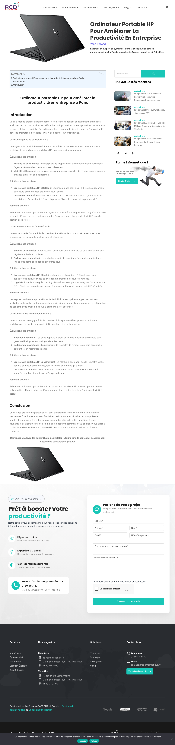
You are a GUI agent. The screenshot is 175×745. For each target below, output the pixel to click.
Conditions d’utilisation (40, 709)
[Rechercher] (153, 73)
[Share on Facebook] (118, 153)
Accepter (83, 741)
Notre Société (89, 7)
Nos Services (49, 7)
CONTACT (140, 7)
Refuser (94, 741)
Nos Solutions (69, 7)
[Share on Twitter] (125, 153)
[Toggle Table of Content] (100, 74)
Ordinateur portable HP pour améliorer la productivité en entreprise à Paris (48, 78)
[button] (167, 7)
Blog (126, 7)
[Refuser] (171, 739)
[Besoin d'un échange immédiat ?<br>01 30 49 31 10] (15, 585)
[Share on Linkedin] (133, 153)
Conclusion (18, 85)
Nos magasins (110, 7)
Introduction (19, 81)
